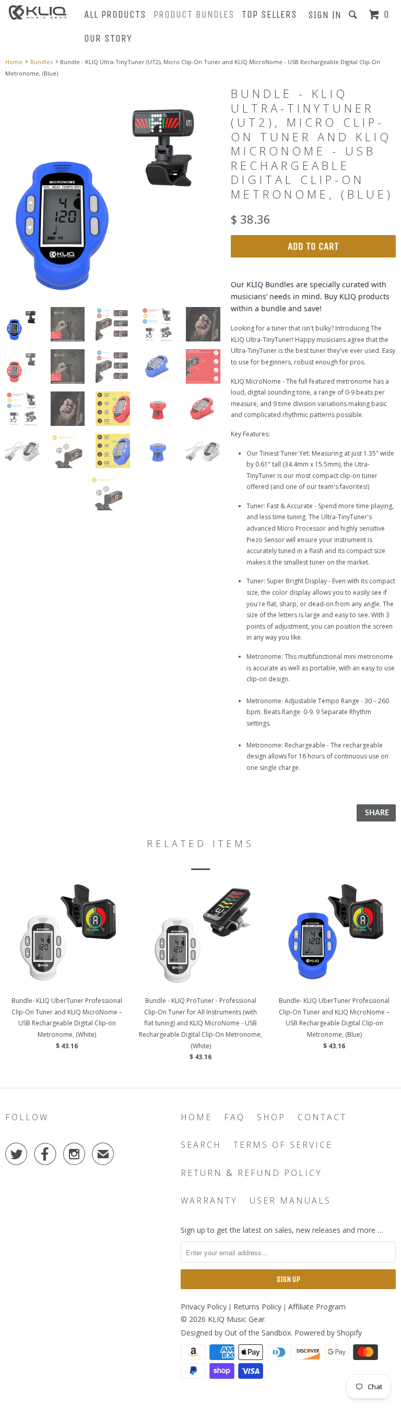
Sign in (324, 15)
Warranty (209, 1200)
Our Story (108, 38)
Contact (322, 1117)
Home (196, 1117)
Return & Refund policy (251, 1173)
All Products (115, 14)
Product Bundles (194, 14)
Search (201, 1145)
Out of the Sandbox (258, 1333)
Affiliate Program (317, 1307)
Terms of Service (283, 1145)
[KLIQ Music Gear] (37, 12)
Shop (271, 1117)
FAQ (234, 1117)
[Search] (354, 14)
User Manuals (290, 1200)
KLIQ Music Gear (236, 1319)
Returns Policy (257, 1307)
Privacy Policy (204, 1307)
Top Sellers (269, 14)
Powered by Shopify (328, 1333)
